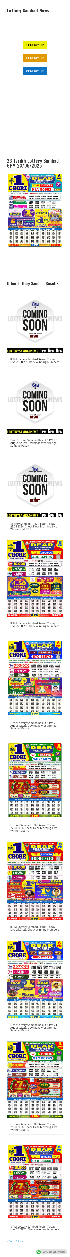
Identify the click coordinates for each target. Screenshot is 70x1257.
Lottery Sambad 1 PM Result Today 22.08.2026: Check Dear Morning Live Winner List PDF (33, 828)
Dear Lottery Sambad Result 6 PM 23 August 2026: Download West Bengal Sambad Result (33, 442)
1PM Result (35, 45)
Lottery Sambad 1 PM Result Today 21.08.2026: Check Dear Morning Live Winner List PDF (33, 1127)
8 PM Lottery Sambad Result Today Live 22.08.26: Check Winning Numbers (34, 624)
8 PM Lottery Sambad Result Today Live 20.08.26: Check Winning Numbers (34, 1228)
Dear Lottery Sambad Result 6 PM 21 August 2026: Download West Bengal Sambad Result (33, 1027)
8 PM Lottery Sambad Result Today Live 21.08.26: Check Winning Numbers (34, 928)
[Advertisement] (35, 117)
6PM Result (35, 58)
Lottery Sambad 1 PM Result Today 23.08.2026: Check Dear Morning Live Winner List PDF (33, 526)
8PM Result (35, 70)
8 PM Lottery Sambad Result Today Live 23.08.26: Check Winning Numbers (34, 360)
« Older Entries (15, 1241)
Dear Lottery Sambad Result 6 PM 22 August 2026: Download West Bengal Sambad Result (33, 725)
